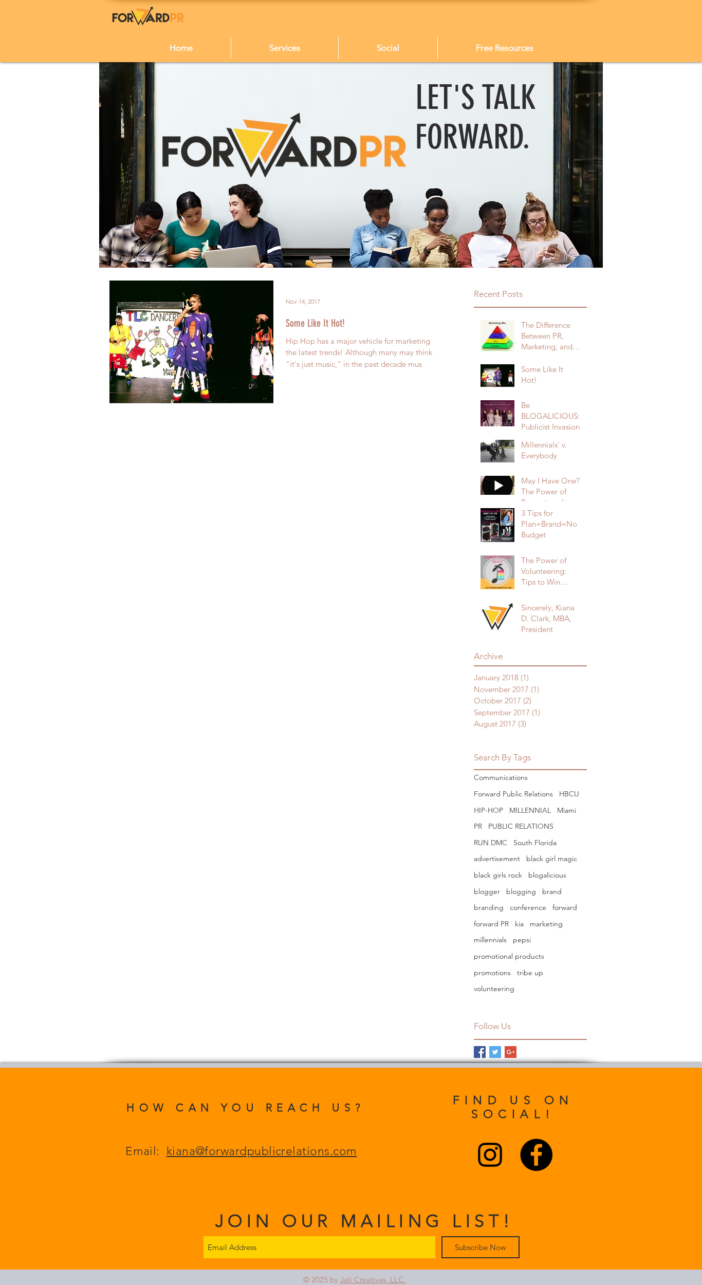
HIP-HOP (488, 810)
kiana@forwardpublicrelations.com (262, 1151)
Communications (501, 777)
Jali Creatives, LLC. (373, 1279)
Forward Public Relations (513, 793)
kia (519, 923)
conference (528, 907)
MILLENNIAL (530, 810)
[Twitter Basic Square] (495, 1052)
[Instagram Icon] (490, 1155)
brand (552, 891)
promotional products (509, 956)
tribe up (530, 972)
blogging (521, 891)
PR (478, 826)
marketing (546, 923)
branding (489, 907)
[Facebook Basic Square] (480, 1052)
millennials (490, 939)
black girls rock (498, 875)
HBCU (569, 793)
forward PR (491, 923)
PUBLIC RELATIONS (520, 826)
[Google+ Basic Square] (510, 1052)
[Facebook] (536, 1155)
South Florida (535, 842)
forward (564, 907)
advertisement (497, 858)
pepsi (522, 939)
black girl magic (551, 858)
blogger (487, 891)
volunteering (494, 988)
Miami (566, 810)
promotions (492, 972)
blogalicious (547, 875)
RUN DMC (490, 842)
